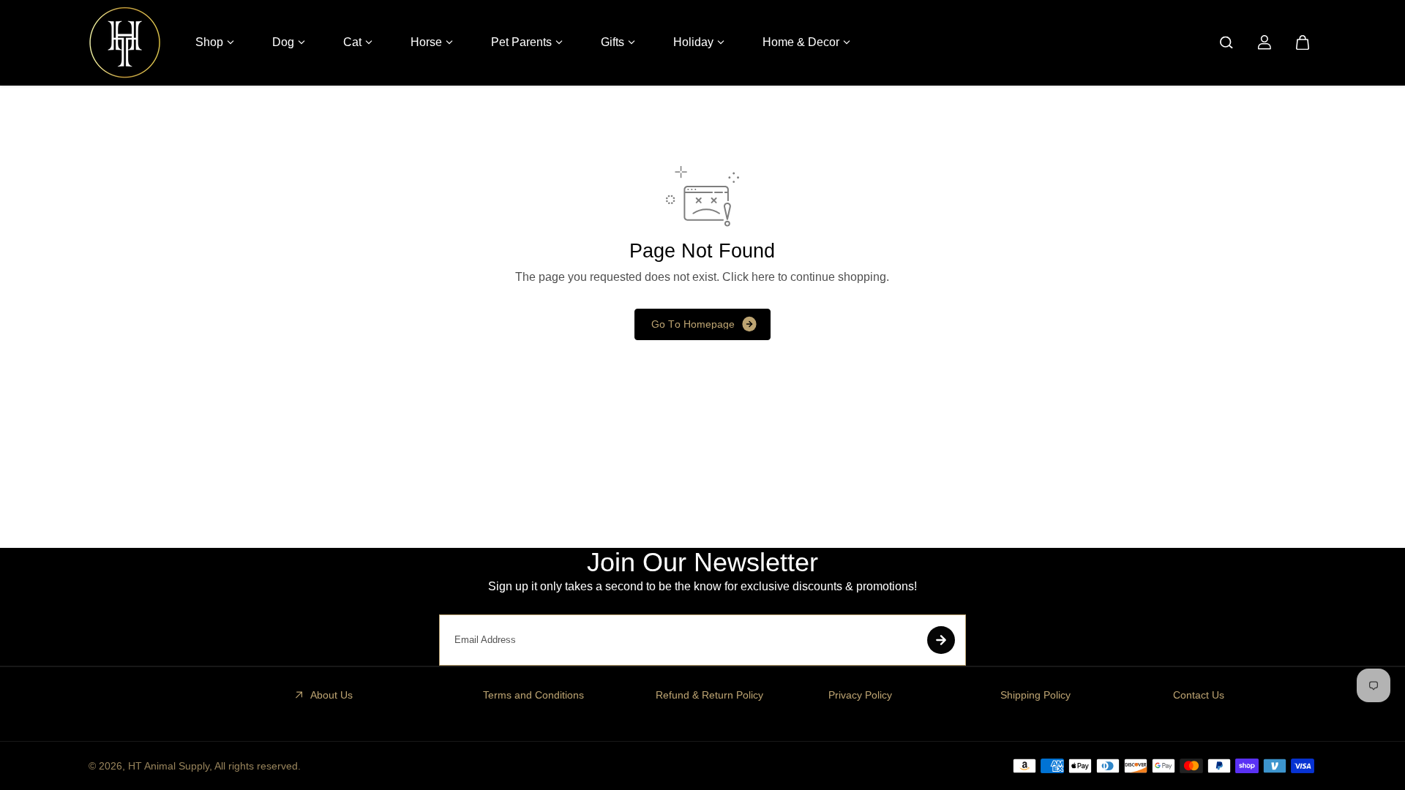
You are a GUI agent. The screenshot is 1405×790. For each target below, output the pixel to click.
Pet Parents (521, 42)
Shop (209, 42)
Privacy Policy (860, 695)
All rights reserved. (257, 766)
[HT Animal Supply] (125, 42)
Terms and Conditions (533, 695)
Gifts (612, 42)
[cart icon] (1302, 42)
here (763, 277)
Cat (352, 42)
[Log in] (1264, 42)
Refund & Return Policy (709, 695)
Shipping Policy (1035, 695)
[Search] (1226, 42)
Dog (283, 42)
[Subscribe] (941, 640)
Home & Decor (801, 42)
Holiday (693, 42)
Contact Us (1198, 695)
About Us (331, 695)
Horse (426, 42)
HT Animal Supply (168, 766)
